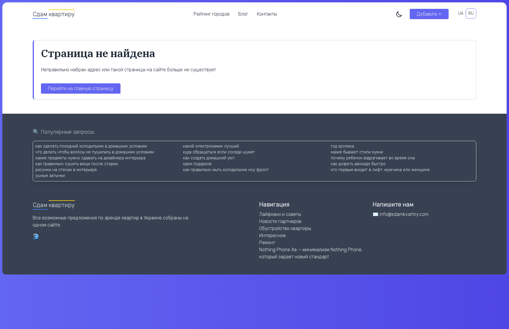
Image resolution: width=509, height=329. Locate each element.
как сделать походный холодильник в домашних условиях (91, 146)
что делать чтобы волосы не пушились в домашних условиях (94, 152)
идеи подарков (197, 163)
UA (460, 13)
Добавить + (429, 14)
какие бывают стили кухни (357, 152)
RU (471, 13)
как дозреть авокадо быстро (358, 163)
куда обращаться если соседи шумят (219, 152)
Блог (243, 14)
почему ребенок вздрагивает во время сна (373, 158)
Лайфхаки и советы (280, 214)
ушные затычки (50, 175)
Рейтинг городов (211, 14)
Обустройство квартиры (285, 228)
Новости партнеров (280, 221)
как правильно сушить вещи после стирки (76, 163)
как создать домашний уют (209, 158)
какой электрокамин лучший (211, 146)
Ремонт (267, 242)
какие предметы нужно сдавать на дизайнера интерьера (90, 158)
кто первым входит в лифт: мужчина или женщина (380, 169)
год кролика (342, 146)
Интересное (272, 235)
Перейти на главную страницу (80, 88)
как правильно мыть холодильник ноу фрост (226, 169)
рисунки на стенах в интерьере (66, 169)
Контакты (267, 14)
